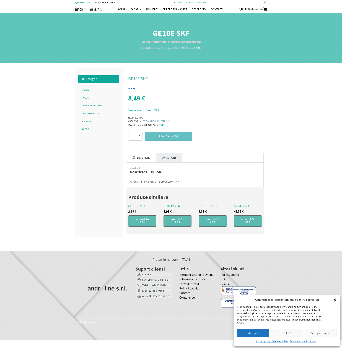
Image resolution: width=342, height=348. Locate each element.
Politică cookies (189, 288)
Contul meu (187, 297)
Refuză (287, 333)
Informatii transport (192, 279)
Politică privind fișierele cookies (272, 341)
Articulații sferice (179, 47)
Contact (217, 9)
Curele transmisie (175, 9)
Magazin (135, 9)
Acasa (121, 9)
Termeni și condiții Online (303, 341)
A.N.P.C (225, 284)
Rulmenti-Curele (150, 47)
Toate (85, 89)
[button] (335, 299)
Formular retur (189, 284)
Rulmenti (152, 9)
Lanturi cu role (91, 113)
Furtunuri (87, 121)
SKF (161, 125)
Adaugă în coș (168, 136)
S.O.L (224, 279)
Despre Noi (199, 9)
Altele (164, 47)
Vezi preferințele (320, 333)
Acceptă (253, 333)
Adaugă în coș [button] (142, 221)
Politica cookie (230, 275)
